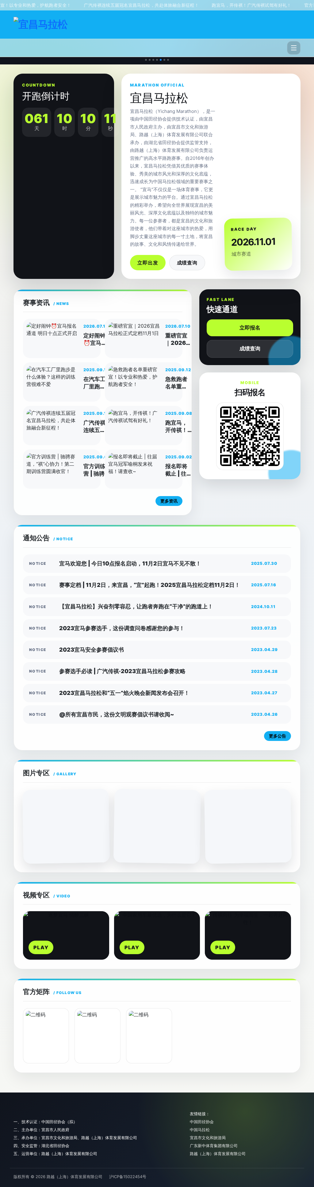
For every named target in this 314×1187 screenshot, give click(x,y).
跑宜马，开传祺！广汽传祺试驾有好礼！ (231, 5)
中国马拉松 (200, 1129)
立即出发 (147, 263)
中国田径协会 (202, 1121)
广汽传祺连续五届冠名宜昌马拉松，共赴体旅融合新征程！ (121, 5)
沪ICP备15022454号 (127, 1176)
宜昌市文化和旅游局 (208, 1137)
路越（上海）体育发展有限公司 (218, 1153)
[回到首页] (40, 24)
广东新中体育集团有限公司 (214, 1145)
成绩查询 (187, 263)
